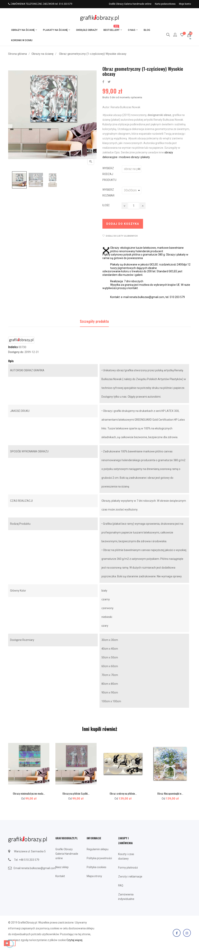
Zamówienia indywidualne (126, 896)
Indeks (13, 347)
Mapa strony (94, 876)
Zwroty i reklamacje (130, 876)
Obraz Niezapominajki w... (170, 793)
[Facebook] (177, 933)
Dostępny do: (16, 352)
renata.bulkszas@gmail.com (38, 868)
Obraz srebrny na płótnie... (123, 793)
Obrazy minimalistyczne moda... (29, 793)
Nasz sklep (62, 867)
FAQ (120, 885)
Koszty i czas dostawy (126, 856)
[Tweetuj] (109, 82)
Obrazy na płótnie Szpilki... (75, 793)
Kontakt (60, 876)
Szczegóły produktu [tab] (94, 321)
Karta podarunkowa (165, 4)
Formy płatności (128, 867)
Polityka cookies (96, 867)
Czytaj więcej (74, 940)
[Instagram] (187, 933)
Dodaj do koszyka (122, 223)
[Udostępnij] (103, 82)
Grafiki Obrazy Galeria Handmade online (130, 4)
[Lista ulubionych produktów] (182, 35)
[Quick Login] (173, 35)
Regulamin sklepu (97, 849)
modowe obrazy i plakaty (134, 157)
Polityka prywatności (99, 858)
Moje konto (185, 4)
